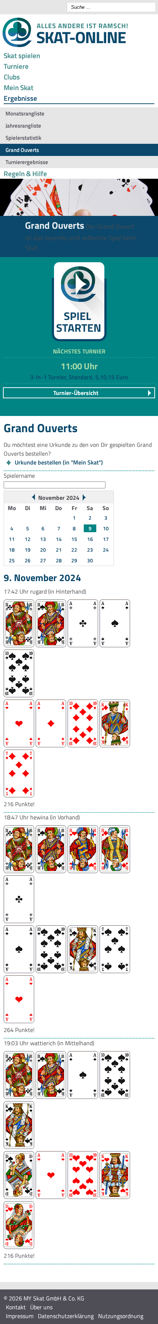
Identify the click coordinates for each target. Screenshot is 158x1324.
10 (106, 528)
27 (43, 560)
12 (27, 539)
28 (59, 560)
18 (12, 550)
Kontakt (16, 1307)
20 (43, 550)
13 (43, 539)
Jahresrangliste (23, 125)
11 (12, 539)
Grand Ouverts (22, 150)
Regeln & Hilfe (25, 173)
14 (59, 539)
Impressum (19, 1315)
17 (106, 539)
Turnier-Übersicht (75, 392)
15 (74, 539)
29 (74, 560)
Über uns (41, 1307)
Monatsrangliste (25, 113)
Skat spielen (22, 55)
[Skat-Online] (65, 45)
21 (59, 550)
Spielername (19, 475)
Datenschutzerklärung (66, 1315)
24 (106, 550)
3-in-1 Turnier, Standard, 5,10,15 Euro (79, 377)
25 (12, 560)
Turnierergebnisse (27, 162)
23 (90, 550)
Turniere (16, 66)
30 (90, 560)
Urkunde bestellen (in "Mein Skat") (59, 462)
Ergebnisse (20, 98)
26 (27, 560)
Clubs (12, 76)
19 (27, 550)
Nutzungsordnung (120, 1315)
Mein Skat (18, 87)
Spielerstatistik (23, 138)
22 (74, 550)
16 (90, 539)
